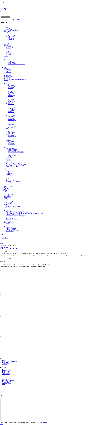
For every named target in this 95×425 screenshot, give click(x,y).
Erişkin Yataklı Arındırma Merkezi (7, 370)
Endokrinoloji (8, 140)
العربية (5, 9)
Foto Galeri (10, 157)
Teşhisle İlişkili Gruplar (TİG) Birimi (12, 50)
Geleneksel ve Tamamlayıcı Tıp (11, 161)
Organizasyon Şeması (7, 44)
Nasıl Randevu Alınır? (9, 169)
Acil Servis (8, 84)
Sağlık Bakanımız (9, 32)
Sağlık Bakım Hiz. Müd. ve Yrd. (11, 39)
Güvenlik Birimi (8, 53)
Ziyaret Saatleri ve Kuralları (10, 170)
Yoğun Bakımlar (8, 71)
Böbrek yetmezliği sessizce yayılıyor (12, 219)
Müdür (9, 37)
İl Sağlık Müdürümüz (9, 33)
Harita (7, 205)
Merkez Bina (6, 68)
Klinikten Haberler (11, 87)
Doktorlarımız (10, 96)
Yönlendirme (4, 168)
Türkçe (3, 1)
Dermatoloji (8, 134)
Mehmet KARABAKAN (12, 193)
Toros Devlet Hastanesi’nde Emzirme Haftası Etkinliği (14, 214)
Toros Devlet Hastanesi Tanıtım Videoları (12, 228)
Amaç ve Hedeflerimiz (9, 28)
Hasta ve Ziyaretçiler (7, 197)
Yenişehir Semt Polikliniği (8, 76)
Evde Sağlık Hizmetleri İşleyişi (13, 150)
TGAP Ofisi (8, 60)
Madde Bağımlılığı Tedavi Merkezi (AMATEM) (13, 163)
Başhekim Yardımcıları (11, 35)
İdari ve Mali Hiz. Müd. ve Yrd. (11, 36)
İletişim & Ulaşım (5, 199)
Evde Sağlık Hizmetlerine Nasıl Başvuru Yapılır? (16, 151)
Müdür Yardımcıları (11, 38)
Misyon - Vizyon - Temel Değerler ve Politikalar (11, 30)
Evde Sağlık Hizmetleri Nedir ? (13, 149)
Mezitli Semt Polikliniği (8, 77)
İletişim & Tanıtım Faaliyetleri (9, 222)
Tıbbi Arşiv (6, 80)
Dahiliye (7, 128)
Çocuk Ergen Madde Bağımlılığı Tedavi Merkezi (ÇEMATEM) (16, 164)
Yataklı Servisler (8, 70)
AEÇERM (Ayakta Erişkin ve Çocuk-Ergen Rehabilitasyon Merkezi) (15, 79)
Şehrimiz (5, 198)
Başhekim (9, 34)
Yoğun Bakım (8, 158)
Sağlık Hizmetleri (9, 192)
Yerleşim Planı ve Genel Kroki (11, 29)
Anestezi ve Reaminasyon (10, 90)
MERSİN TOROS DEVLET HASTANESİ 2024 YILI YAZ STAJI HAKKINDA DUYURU (23, 58)
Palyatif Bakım (8, 160)
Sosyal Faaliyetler (9, 233)
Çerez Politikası (44, 422)
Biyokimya (8, 103)
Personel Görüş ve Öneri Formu (11, 201)
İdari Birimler (6, 45)
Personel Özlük (8, 48)
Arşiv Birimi (8, 51)
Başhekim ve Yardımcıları (12, 63)
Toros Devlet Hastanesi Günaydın (11, 229)
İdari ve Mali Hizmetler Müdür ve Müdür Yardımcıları (16, 64)
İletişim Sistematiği (7, 189)
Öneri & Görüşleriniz (7, 200)
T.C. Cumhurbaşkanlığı (6, 378)
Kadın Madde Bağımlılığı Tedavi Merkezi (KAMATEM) (15, 165)
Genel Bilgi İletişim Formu (10, 203)
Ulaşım (5, 204)
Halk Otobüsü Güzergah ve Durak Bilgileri (13, 206)
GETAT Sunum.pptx (10, 248)
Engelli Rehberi (8, 179)
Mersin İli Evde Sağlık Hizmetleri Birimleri (15, 154)
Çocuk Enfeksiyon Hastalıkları (11, 109)
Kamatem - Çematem (7, 74)
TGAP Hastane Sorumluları (10, 62)
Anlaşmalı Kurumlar (9, 183)
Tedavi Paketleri (6, 195)
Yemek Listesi (6, 188)
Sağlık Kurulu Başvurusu (10, 180)
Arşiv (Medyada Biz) (7, 221)
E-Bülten (7, 223)
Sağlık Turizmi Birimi (7, 196)
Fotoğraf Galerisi (7, 225)
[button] (3, 6)
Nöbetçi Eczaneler (9, 182)
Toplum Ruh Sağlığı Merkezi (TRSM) (12, 166)
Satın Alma (6, 56)
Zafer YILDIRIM (11, 194)
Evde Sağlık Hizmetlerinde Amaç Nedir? (14, 153)
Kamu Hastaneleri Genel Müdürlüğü (8, 380)
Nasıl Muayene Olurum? (10, 174)
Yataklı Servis (10, 172)
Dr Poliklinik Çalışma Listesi (8, 186)
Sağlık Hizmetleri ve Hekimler (9, 191)
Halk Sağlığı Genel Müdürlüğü (7, 381)
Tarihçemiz (8, 27)
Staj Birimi (4, 365)
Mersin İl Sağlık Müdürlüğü (6, 383)
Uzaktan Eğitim (6, 187)
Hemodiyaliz (8, 159)
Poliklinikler (8, 69)
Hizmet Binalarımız (5, 67)
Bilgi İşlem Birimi (9, 52)
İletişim (9, 156)
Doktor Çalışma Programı (12, 86)
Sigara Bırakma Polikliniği (10, 162)
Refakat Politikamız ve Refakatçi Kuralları (13, 181)
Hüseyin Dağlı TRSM (7, 75)
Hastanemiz (6, 26)
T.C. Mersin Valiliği (5, 382)
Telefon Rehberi (6, 208)
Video (5, 226)
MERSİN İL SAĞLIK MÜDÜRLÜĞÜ (10, 20)
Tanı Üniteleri (8, 72)
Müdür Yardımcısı (11, 41)
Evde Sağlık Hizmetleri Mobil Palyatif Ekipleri (15, 155)
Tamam (1, 424)
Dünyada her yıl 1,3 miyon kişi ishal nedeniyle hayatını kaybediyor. (16, 215)
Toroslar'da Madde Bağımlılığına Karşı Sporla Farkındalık (15, 217)
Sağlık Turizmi (4, 190)
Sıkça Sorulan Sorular (11, 95)
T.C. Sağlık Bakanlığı (5, 379)
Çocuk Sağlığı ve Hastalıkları (10, 121)
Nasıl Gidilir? (10, 88)
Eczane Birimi (8, 54)
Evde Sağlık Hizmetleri (10, 148)
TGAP (5, 59)
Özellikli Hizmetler (7, 147)
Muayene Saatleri (9, 175)
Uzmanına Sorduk (9, 227)
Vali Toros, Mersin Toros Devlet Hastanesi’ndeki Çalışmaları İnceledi (17, 211)
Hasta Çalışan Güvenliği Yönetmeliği (14, 177)
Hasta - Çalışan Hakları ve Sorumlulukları (12, 176)
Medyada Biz (6, 210)
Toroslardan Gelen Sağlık (10, 231)
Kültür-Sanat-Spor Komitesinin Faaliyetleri (13, 230)
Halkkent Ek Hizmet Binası (8, 78)
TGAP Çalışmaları (9, 61)
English (3, 2)
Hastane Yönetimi (7, 31)
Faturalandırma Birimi (9, 47)
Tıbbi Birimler (4, 82)
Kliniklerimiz (6, 83)
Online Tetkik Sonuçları (8, 185)
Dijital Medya (4, 209)
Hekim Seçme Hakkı (11, 178)
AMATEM (10, 173)
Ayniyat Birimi (8, 46)
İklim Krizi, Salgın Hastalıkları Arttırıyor (12, 218)
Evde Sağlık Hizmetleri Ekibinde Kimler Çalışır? (16, 152)
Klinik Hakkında (11, 85)
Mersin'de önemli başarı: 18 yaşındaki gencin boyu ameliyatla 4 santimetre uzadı (18, 212)
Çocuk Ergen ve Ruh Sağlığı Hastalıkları (12, 115)
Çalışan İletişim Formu (9, 202)
